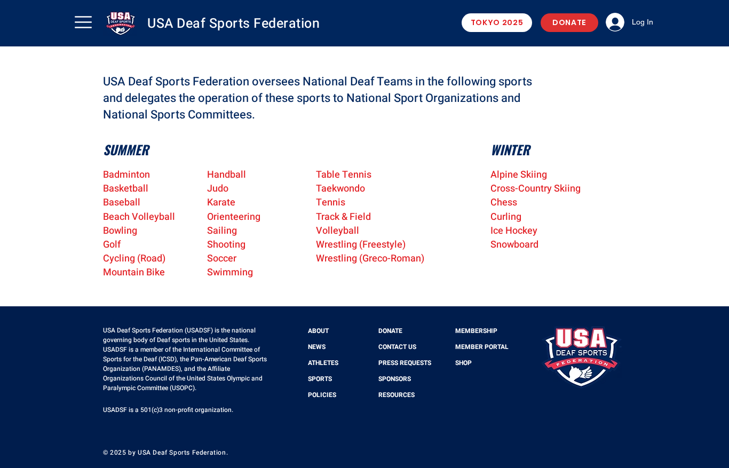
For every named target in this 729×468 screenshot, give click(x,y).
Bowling (120, 231)
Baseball (121, 202)
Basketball (125, 188)
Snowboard (514, 244)
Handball (226, 175)
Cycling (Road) (134, 258)
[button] (83, 22)
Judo (217, 188)
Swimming (230, 272)
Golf (112, 244)
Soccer (221, 258)
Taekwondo (340, 188)
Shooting (226, 244)
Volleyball (337, 231)
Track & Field (343, 217)
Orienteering (233, 217)
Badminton (126, 175)
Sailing (222, 231)
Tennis (330, 202)
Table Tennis (343, 175)
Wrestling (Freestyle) (361, 244)
